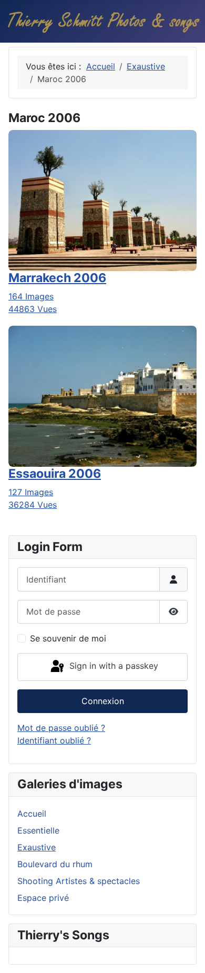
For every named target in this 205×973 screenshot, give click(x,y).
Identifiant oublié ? (54, 740)
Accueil (31, 813)
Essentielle (38, 830)
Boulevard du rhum (55, 864)
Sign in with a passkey (112, 666)
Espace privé (43, 897)
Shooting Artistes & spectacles (78, 881)
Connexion (102, 701)
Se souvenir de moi (68, 638)
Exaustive (36, 847)
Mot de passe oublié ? (61, 728)
